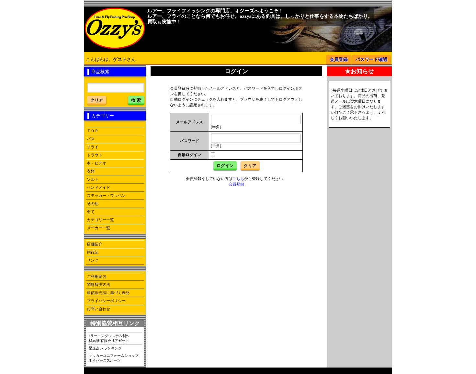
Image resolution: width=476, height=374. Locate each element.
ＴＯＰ (92, 131)
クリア (96, 100)
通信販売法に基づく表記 (108, 292)
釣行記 (92, 252)
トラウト (94, 155)
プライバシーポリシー (106, 301)
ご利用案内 (96, 276)
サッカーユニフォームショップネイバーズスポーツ (114, 358)
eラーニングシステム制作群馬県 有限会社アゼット (109, 338)
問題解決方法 (98, 284)
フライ (92, 147)
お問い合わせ (98, 309)
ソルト (92, 179)
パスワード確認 (371, 59)
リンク (92, 260)
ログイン (225, 165)
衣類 (91, 171)
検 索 (136, 100)
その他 (92, 203)
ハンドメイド (98, 187)
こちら (238, 178)
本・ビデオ (96, 163)
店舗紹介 (94, 244)
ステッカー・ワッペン (106, 195)
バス (91, 139)
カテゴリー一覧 (100, 220)
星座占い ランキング (105, 348)
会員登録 (339, 59)
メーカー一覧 (98, 228)
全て (91, 212)
